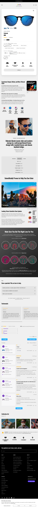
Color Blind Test (15, 467)
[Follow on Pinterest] (9, 497)
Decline (30, 505)
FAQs (2, 492)
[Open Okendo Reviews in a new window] (33, 336)
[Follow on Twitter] (4, 497)
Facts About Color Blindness (17, 460)
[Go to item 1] (5, 28)
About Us (28, 457)
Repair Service (3, 490)
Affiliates (28, 467)
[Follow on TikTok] (14, 497)
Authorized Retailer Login (31, 470)
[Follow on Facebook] (2, 497)
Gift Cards (3, 467)
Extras (24, 158)
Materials (14, 158)
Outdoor (2, 458)
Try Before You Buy (16, 465)
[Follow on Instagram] (6, 497)
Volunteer (14, 468)
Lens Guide (3, 478)
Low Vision (3, 468)
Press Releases (29, 465)
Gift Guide (3, 457)
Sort (28, 342)
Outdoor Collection (7, 31)
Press (28, 458)
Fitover (2, 463)
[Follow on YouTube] (11, 497)
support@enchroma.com (32, 478)
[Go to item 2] (8, 28)
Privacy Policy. (13, 503)
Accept (19, 505)
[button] (19, 37)
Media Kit (28, 463)
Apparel (2, 473)
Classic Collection (4, 470)
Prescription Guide (4, 480)
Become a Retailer (30, 468)
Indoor (2, 460)
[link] (23, 45)
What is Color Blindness (17, 458)
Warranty (3, 488)
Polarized (3, 465)
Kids (2, 462)
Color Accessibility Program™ (32, 460)
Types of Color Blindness (17, 462)
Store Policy (3, 483)
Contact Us (3, 493)
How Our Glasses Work (17, 457)
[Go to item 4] (15, 28)
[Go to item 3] (11, 28)
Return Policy (3, 482)
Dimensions (20, 158)
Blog (27, 462)
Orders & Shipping (4, 485)
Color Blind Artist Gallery (17, 470)
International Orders (4, 487)
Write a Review (33, 339)
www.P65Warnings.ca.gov (26, 433)
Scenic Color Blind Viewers (17, 463)
